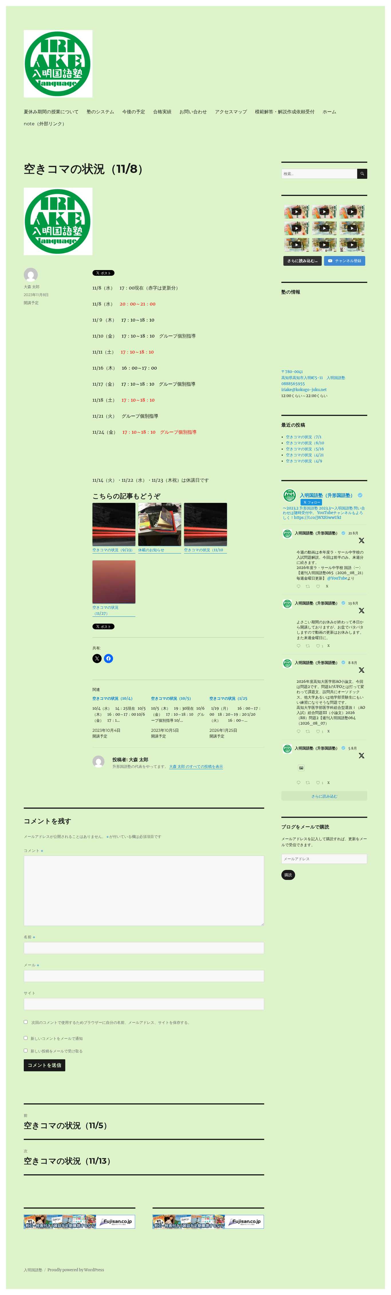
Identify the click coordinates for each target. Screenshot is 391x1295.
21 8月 (353, 533)
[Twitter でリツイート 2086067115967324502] (309, 731)
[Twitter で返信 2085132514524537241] (299, 783)
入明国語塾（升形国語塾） (317, 533)
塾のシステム (100, 111)
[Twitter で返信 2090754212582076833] (299, 586)
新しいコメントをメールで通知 (57, 1038)
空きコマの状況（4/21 (305, 455)
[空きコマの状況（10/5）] (180, 717)
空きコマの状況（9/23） (113, 550)
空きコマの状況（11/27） (105, 610)
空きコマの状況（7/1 (303, 437)
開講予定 (31, 302)
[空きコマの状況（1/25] (239, 717)
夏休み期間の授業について (51, 111)
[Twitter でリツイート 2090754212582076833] (309, 586)
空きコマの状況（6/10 (305, 443)
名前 (29, 937)
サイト (30, 993)
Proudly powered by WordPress (76, 1270)
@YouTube (337, 578)
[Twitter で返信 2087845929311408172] (299, 646)
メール (31, 965)
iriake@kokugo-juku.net (304, 389)
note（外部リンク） (45, 123)
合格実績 (162, 111)
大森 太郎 (32, 286)
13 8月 (353, 603)
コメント (33, 850)
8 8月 (352, 663)
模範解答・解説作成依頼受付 (285, 111)
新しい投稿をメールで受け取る (57, 1051)
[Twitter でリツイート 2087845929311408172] (309, 646)
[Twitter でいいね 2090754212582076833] (320, 586)
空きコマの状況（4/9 (304, 461)
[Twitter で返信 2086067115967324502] (299, 731)
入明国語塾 (33, 1270)
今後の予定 (133, 111)
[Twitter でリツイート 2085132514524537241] (309, 783)
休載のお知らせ (151, 550)
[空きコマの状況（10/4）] (121, 717)
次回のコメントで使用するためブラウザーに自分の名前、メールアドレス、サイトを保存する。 (111, 1022)
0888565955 (293, 383)
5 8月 (352, 748)
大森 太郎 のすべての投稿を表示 (196, 766)
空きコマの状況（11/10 (203, 550)
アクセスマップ (231, 111)
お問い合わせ (193, 111)
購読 (288, 874)
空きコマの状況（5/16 (305, 449)
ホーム (329, 111)
